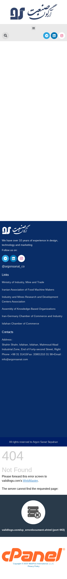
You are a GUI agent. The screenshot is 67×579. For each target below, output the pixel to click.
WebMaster (30, 480)
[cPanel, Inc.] (33, 560)
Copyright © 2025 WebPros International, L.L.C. (33, 564)
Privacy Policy (33, 566)
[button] (33, 28)
